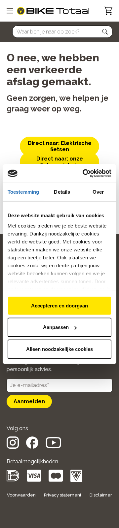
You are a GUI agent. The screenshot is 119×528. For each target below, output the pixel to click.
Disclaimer (101, 495)
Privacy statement (62, 495)
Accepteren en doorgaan (59, 305)
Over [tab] (98, 191)
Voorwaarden (21, 495)
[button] (105, 32)
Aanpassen (56, 327)
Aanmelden (29, 401)
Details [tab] (62, 191)
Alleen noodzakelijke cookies (59, 349)
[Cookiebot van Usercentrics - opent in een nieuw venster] (84, 173)
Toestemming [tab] (23, 191)
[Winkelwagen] (108, 11)
